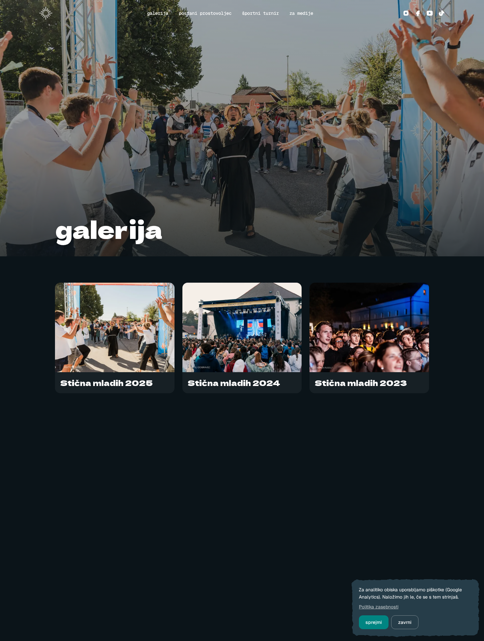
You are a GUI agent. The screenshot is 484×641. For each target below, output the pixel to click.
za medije (301, 13)
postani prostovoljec (205, 13)
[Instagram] (406, 13)
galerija (157, 13)
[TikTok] (441, 13)
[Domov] (48, 13)
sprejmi (373, 622)
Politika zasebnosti (378, 607)
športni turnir (260, 13)
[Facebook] (418, 13)
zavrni (405, 622)
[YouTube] (429, 13)
